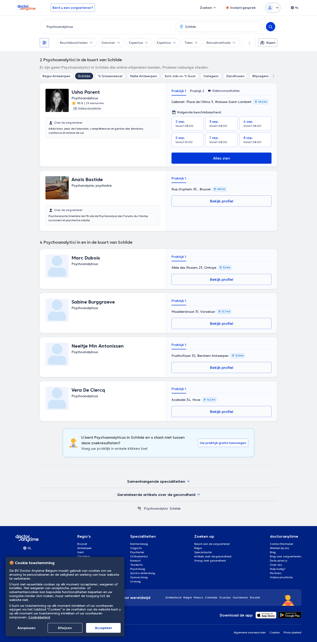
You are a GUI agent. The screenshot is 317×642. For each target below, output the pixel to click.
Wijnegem (260, 76)
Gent (80, 552)
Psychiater (137, 552)
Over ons (276, 564)
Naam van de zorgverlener (212, 544)
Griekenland (173, 597)
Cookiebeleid (39, 617)
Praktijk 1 (178, 91)
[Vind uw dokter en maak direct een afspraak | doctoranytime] (139, 508)
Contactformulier (281, 544)
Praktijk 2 (197, 91)
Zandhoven (235, 76)
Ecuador (225, 597)
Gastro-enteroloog (142, 573)
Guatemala (240, 597)
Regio (198, 548)
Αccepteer (103, 628)
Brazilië (255, 597)
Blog (273, 552)
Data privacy (278, 560)
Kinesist (135, 560)
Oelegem (211, 76)
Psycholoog (137, 569)
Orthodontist (139, 556)
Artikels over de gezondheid (212, 556)
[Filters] (44, 42)
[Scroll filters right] (246, 42)
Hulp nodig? (277, 569)
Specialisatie (203, 552)
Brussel (82, 544)
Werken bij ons (279, 548)
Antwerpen (84, 548)
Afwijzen (65, 628)
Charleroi (83, 556)
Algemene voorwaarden (250, 632)
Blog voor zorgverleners (285, 556)
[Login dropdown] (272, 8)
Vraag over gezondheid (210, 560)
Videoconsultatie (281, 577)
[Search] (270, 26)
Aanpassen (26, 628)
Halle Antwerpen (143, 76)
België (187, 597)
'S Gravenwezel (110, 76)
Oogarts (136, 548)
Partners (275, 573)
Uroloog (135, 581)
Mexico (198, 597)
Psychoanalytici (156, 508)
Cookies (274, 632)
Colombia (211, 597)
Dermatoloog (139, 544)
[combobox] (107, 27)
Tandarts (136, 564)
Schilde (84, 76)
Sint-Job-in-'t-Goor (180, 76)
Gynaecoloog (139, 577)
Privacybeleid (292, 632)
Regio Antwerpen (56, 76)
